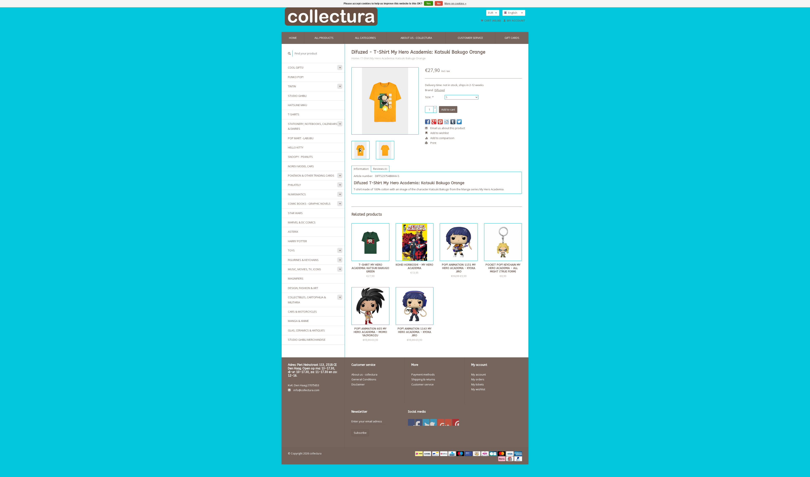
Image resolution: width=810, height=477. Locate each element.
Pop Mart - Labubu (300, 138)
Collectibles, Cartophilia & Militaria (307, 299)
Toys (291, 250)
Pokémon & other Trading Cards (311, 175)
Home (293, 38)
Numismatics (297, 194)
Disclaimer (358, 384)
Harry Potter (297, 241)
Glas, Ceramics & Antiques (306, 330)
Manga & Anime (298, 321)
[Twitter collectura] (418, 422)
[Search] (289, 53)
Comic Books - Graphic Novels (309, 203)
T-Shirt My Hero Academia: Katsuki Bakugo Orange (393, 58)
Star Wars (295, 213)
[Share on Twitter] (459, 121)
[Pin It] (440, 121)
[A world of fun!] (366, 16)
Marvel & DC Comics (302, 222)
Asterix (293, 232)
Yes (428, 3)
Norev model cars (301, 166)
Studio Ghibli (297, 96)
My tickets (477, 384)
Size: (429, 97)
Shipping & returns (423, 379)
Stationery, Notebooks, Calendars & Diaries (312, 126)
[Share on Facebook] (427, 121)
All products (324, 38)
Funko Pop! (296, 77)
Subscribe (360, 433)
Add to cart (448, 109)
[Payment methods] (419, 453)
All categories (365, 38)
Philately (294, 185)
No (438, 3)
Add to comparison (442, 138)
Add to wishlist (439, 133)
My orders (477, 379)
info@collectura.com (306, 390)
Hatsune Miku (297, 105)
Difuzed (440, 90)
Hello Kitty (295, 147)
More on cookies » (455, 3)
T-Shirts (293, 114)
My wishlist (478, 389)
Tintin (292, 86)
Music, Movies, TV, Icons (304, 269)
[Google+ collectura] (426, 422)
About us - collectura (416, 38)
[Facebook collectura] (411, 422)
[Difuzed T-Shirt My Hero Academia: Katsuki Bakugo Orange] (385, 101)
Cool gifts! (296, 67)
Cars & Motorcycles (302, 311)
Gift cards (512, 38)
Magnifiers (295, 278)
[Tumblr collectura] (448, 422)
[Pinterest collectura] (433, 422)
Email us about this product (447, 128)
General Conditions (363, 379)
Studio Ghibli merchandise (306, 340)
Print (433, 143)
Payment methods (423, 374)
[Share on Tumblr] (452, 121)
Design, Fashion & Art (303, 288)
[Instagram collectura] (455, 422)
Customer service (470, 38)
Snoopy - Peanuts (300, 157)
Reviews (380, 169)
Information (361, 169)
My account (515, 20)
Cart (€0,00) (492, 20)
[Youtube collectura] (440, 422)
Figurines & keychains (303, 260)
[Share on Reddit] (446, 121)
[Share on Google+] (433, 121)
